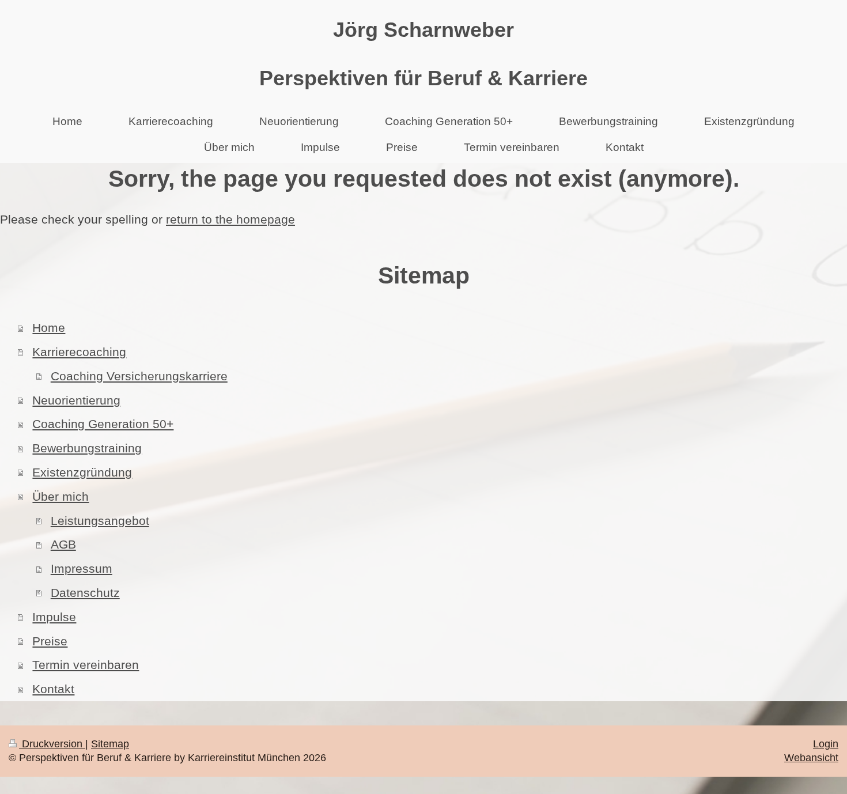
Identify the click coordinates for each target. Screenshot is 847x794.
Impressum (81, 568)
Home (48, 327)
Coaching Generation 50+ (102, 423)
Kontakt (53, 688)
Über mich (60, 496)
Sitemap (110, 744)
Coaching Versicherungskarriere (139, 376)
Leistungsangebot (100, 520)
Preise (49, 641)
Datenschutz (85, 592)
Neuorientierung (76, 400)
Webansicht (811, 757)
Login (825, 744)
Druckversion (52, 744)
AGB (63, 544)
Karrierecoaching (79, 351)
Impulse (54, 616)
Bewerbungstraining (87, 448)
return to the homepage (230, 219)
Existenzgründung (82, 472)
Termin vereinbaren (85, 664)
